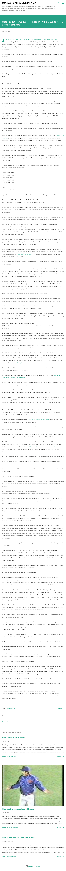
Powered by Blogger (34, 866)
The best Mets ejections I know (18, 808)
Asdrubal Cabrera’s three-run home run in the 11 (39, 447)
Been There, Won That (13, 737)
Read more (60, 756)
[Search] (59, 3)
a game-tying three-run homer (22, 363)
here (20, 83)
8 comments (11, 856)
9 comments (11, 756)
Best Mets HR (11, 708)
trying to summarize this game (39, 419)
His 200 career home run (26, 254)
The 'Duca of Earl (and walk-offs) (18, 837)
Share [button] (60, 708)
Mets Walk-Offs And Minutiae (19, 3)
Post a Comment (7, 722)
